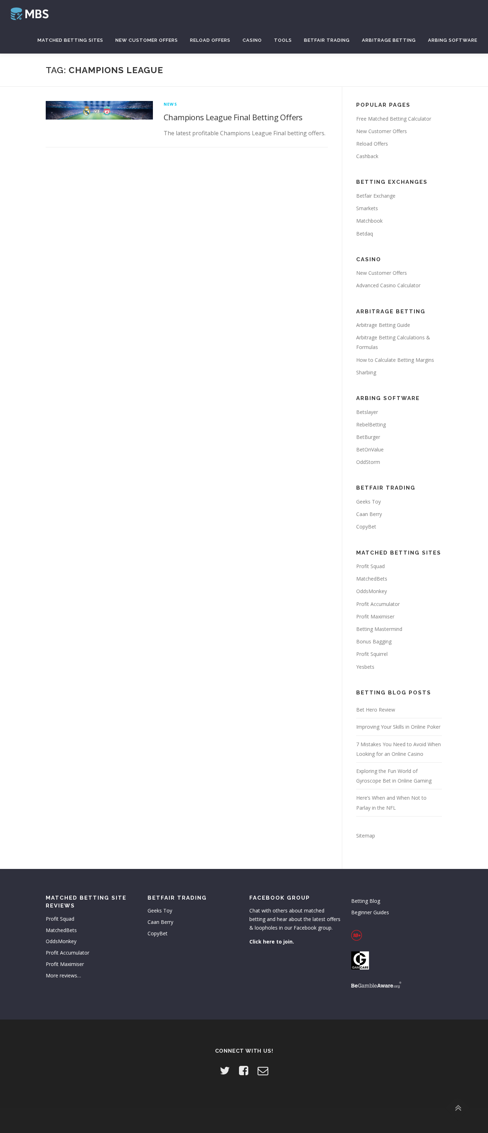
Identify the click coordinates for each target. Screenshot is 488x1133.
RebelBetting (371, 424)
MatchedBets (371, 578)
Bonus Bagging (374, 641)
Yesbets (365, 666)
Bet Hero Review (375, 709)
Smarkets (367, 208)
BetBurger (368, 437)
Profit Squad (370, 566)
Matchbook (369, 220)
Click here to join (271, 941)
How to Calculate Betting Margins (395, 359)
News (170, 104)
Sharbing (366, 372)
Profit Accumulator (378, 604)
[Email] (263, 1070)
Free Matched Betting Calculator (393, 118)
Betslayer (367, 412)
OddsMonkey (371, 591)
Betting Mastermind (379, 629)
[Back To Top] (457, 1108)
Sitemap (365, 835)
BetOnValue (370, 449)
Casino (252, 40)
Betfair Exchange (375, 195)
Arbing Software (452, 40)
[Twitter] (225, 1070)
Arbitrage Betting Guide (383, 325)
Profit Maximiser (375, 616)
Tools (283, 40)
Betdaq (364, 233)
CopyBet (366, 526)
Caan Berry (369, 514)
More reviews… (63, 975)
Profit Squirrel (372, 654)
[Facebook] (243, 1070)
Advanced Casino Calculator (388, 285)
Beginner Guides (370, 912)
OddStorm (368, 462)
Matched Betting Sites (70, 40)
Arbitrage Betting (389, 40)
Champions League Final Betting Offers (233, 117)
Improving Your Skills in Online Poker (398, 726)
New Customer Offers (146, 40)
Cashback (367, 156)
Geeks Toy (368, 501)
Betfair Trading (327, 40)
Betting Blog (365, 900)
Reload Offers (210, 40)
